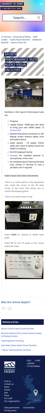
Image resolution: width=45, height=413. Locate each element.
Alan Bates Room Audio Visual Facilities (19, 345)
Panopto (14, 155)
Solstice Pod (15, 130)
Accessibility (28, 407)
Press (6, 395)
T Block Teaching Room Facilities (16, 350)
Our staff (8, 398)
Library (31, 363)
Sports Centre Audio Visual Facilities (17, 328)
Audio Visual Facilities (20, 39)
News (6, 387)
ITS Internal (33, 366)
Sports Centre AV (18, 42)
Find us (7, 381)
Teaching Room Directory (12, 340)
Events (7, 389)
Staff (37, 360)
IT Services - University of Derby (15, 36)
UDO (29, 360)
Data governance (11, 407)
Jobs (6, 392)
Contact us (9, 384)
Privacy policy (10, 410)
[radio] (4, 308)
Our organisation (12, 401)
